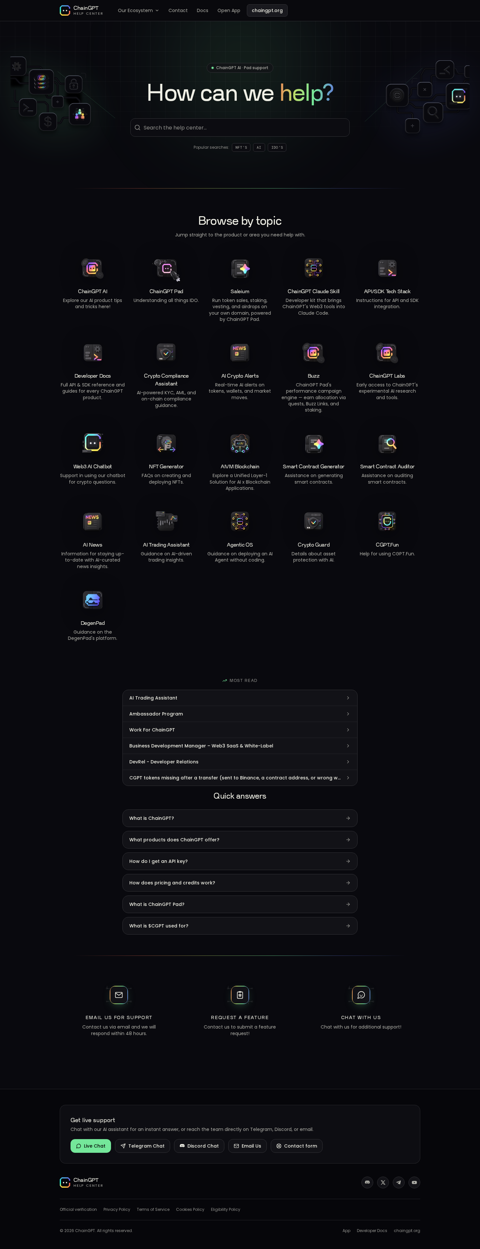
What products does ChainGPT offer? (174, 839)
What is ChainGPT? (151, 818)
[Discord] (367, 1182)
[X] (383, 1182)
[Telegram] (399, 1182)
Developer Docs (372, 1230)
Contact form (300, 1146)
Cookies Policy (190, 1209)
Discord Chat (203, 1146)
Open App (228, 10)
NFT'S (241, 147)
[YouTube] (414, 1182)
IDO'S (277, 147)
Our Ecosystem (135, 10)
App (346, 1230)
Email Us (251, 1146)
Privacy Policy (117, 1209)
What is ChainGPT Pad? (156, 904)
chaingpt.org (267, 10)
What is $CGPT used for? (158, 926)
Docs (202, 10)
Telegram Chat (146, 1146)
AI (259, 147)
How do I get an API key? (158, 861)
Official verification (78, 1209)
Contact (178, 10)
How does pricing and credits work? (172, 883)
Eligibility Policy (225, 1209)
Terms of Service (153, 1209)
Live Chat (94, 1146)
